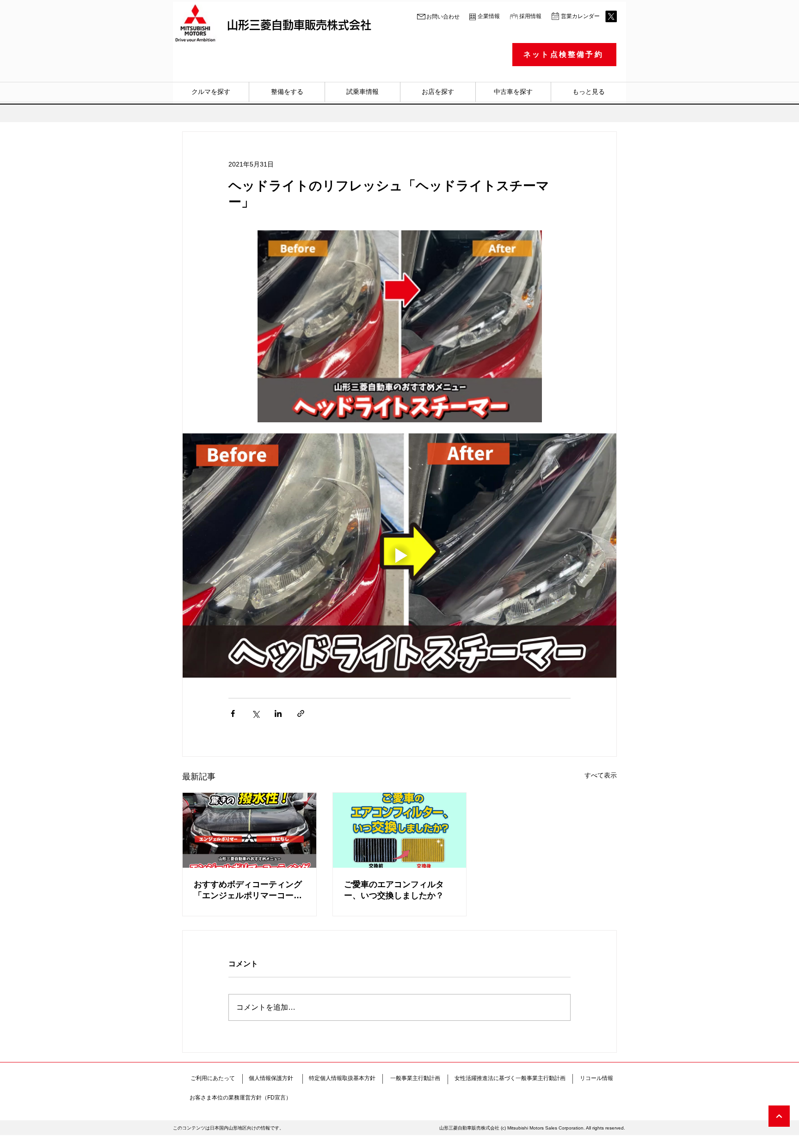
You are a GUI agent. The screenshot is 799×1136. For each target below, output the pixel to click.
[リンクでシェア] (300, 713)
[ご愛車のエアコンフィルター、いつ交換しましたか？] (400, 830)
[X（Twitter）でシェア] (255, 713)
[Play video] (399, 555)
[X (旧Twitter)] (611, 16)
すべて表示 (600, 775)
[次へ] (779, 1116)
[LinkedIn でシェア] (278, 713)
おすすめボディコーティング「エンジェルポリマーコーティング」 (248, 890)
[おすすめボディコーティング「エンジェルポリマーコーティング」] (249, 830)
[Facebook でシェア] (232, 713)
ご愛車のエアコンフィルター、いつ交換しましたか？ (394, 890)
